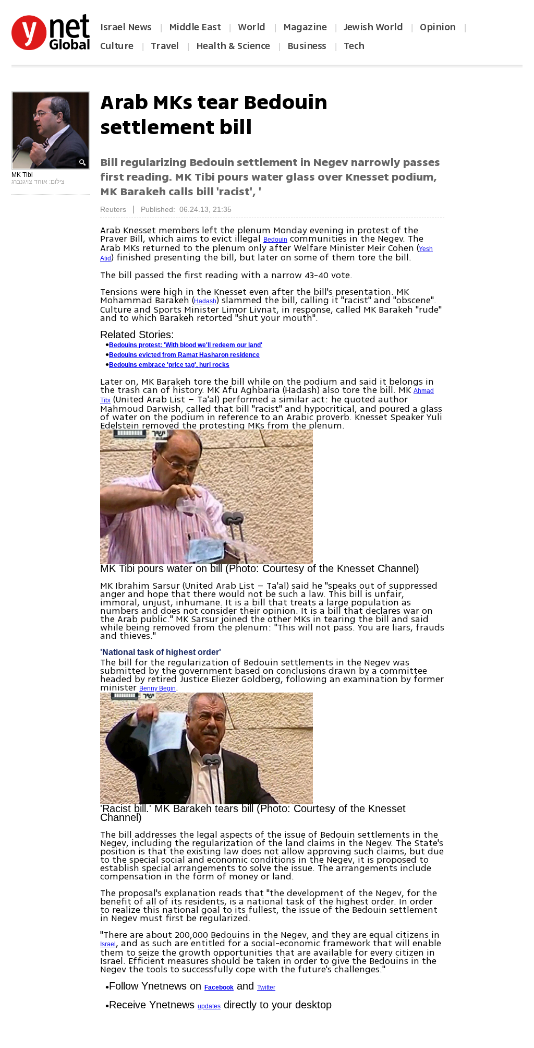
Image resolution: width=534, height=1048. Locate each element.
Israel (108, 944)
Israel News (126, 27)
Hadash (205, 301)
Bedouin (275, 239)
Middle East (195, 27)
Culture (117, 46)
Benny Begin (157, 688)
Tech (354, 46)
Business (306, 46)
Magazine (304, 27)
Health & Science (233, 46)
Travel (165, 46)
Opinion (438, 27)
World (253, 27)
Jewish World (373, 27)
